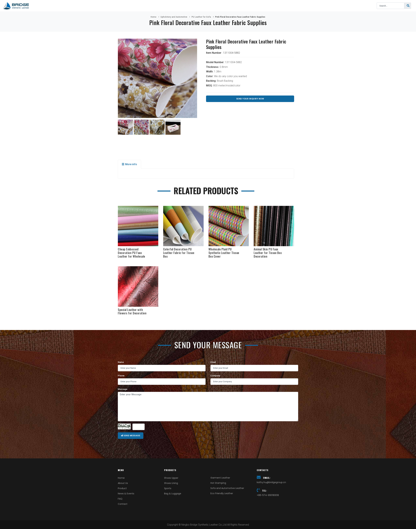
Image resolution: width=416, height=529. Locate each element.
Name (121, 362)
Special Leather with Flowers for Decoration (132, 311)
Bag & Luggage (172, 493)
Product (190, 5)
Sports (167, 488)
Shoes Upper (171, 478)
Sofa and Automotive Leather (227, 488)
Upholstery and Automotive (174, 17)
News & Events (214, 5)
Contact (251, 5)
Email (213, 362)
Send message (131, 435)
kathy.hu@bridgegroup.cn (271, 482)
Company (215, 375)
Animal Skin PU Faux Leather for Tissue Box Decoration (268, 252)
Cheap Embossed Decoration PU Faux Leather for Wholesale (131, 252)
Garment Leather (220, 477)
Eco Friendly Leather (221, 493)
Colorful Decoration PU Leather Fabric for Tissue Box (178, 252)
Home (152, 5)
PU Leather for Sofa (201, 17)
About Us (170, 5)
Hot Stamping (218, 483)
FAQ (234, 5)
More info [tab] (131, 164)
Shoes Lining (171, 483)
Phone (121, 375)
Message (123, 389)
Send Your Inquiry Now (250, 98)
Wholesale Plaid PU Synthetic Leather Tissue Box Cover (223, 252)
